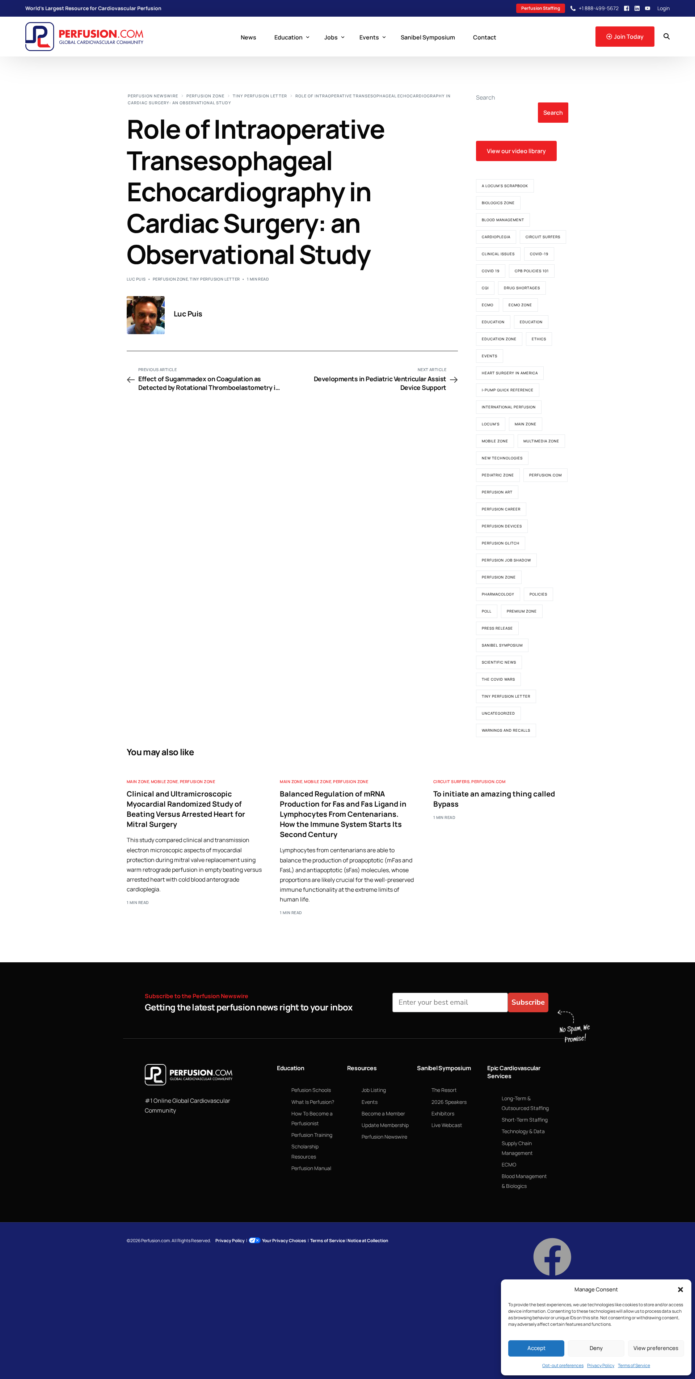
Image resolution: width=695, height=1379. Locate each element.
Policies (538, 594)
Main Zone (525, 423)
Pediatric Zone (498, 475)
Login (663, 8)
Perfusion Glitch (500, 543)
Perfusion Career (501, 509)
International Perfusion (509, 406)
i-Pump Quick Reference (508, 389)
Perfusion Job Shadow (506, 560)
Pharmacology (498, 594)
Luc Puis (136, 279)
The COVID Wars (498, 679)
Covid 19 (491, 270)
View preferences (655, 1348)
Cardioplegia (496, 236)
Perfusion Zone (170, 279)
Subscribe (528, 1002)
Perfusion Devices (502, 526)
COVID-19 (539, 253)
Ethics (539, 338)
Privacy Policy (600, 1365)
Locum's (491, 423)
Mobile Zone (495, 440)
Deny (596, 1348)
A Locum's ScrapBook (505, 185)
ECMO (487, 304)
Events (489, 355)
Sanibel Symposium (502, 645)
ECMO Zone (520, 304)
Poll (487, 611)
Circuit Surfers (543, 236)
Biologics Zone (498, 202)
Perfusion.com (545, 475)
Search (485, 97)
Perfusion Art (497, 492)
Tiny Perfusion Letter (215, 279)
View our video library (516, 151)
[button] (680, 1289)
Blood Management (503, 219)
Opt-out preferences (563, 1365)
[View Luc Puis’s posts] (146, 315)
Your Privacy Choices (284, 1240)
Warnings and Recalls (506, 730)
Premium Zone (522, 611)
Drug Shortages (522, 287)
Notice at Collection (368, 1240)
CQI (485, 287)
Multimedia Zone (541, 440)
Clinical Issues (498, 253)
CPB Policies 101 (532, 270)
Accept (536, 1348)
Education (493, 321)
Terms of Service (634, 1365)
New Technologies (502, 458)
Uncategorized (498, 713)
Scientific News (499, 662)
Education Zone (499, 338)
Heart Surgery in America (510, 372)
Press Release (497, 628)
